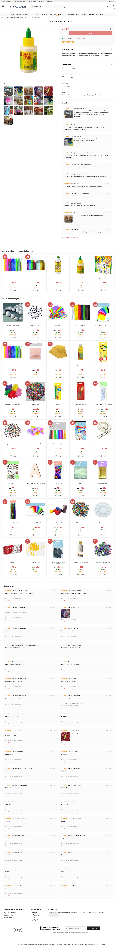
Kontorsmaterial (70, 14)
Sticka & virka (26, 14)
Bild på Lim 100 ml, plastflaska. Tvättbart (28, 75)
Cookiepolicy (35, 915)
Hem (2, 17)
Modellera (84, 14)
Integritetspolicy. (83, 932)
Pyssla (12, 14)
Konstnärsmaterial (100, 14)
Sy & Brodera (44, 14)
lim (67, 53)
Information (110, 1)
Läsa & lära (91, 14)
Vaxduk (78, 14)
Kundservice (35, 912)
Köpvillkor (34, 914)
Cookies (34, 917)
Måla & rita (18, 14)
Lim (64, 14)
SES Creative (65, 83)
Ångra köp (34, 920)
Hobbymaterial (57, 14)
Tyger (51, 14)
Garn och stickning (35, 14)
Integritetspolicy (36, 919)
